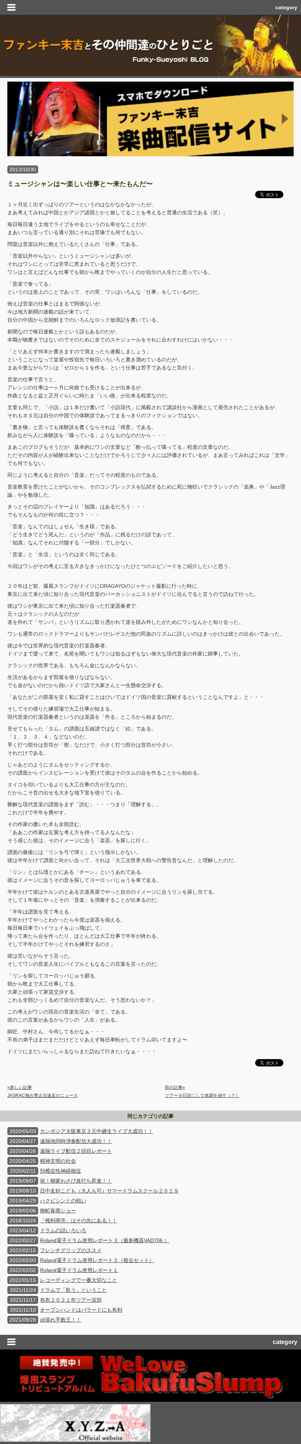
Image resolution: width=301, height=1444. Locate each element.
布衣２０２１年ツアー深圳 (71, 1300)
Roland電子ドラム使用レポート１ (79, 1270)
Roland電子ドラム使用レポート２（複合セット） (97, 1260)
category (286, 7)
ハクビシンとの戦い (63, 1201)
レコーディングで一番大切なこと (78, 1280)
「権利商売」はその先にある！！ (78, 1220)
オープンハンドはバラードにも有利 (81, 1310)
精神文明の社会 (58, 1161)
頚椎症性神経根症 (60, 1171)
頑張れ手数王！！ (60, 1320)
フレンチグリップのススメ (71, 1250)
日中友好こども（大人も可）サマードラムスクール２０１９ (109, 1191)
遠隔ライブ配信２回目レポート (76, 1151)
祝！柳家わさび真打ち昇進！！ (76, 1181)
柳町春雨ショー (58, 1211)
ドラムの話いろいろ (63, 1230)
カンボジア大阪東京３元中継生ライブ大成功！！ (96, 1131)
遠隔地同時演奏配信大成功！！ (76, 1141)
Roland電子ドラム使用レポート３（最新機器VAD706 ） (104, 1240)
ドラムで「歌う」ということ (73, 1290)
